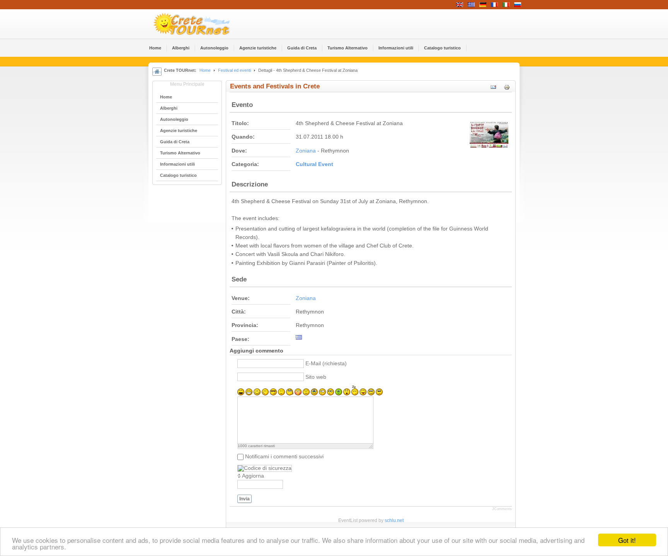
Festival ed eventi (234, 70)
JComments (502, 509)
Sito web (315, 377)
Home (205, 70)
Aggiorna (253, 476)
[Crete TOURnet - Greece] (200, 23)
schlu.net (394, 520)
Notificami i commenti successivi (284, 456)
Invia (244, 499)
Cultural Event (314, 164)
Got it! (627, 540)
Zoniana (306, 151)
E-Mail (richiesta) (326, 363)
